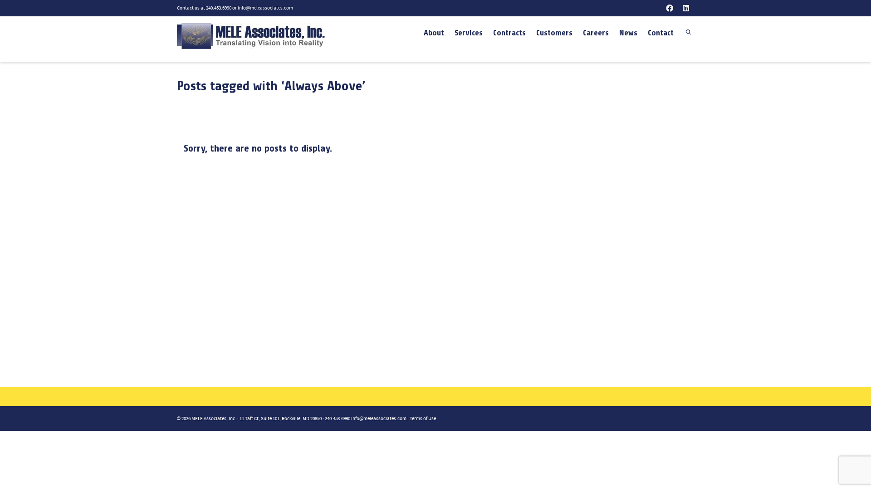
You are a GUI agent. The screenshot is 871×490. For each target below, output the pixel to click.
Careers (596, 32)
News (628, 32)
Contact (661, 32)
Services (469, 32)
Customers (554, 32)
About (434, 32)
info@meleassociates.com (265, 8)
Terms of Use (423, 419)
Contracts (509, 32)
